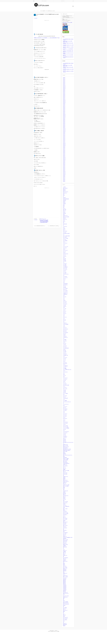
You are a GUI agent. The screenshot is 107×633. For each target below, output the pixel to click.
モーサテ (64, 412)
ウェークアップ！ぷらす (65, 246)
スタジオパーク (64, 313)
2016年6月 (64, 150)
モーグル (64, 411)
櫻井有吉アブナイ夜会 (65, 544)
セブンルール (64, 320)
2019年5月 (64, 108)
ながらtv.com (36, 219)
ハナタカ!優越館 (64, 368)
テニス (63, 338)
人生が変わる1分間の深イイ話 (66, 463)
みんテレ (64, 405)
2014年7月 (64, 177)
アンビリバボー (64, 239)
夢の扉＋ (64, 488)
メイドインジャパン (65, 406)
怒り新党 (64, 507)
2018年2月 (64, 126)
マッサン (64, 399)
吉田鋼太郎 (64, 477)
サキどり (64, 295)
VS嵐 (63, 222)
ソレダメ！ (64, 326)
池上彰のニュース (65, 550)
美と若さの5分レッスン (65, 592)
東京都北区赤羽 (64, 538)
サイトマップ (56, 630)
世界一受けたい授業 (65, 451)
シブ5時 (64, 307)
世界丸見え (64, 452)
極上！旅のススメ (65, 543)
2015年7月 (64, 163)
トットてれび (64, 344)
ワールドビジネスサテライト (66, 431)
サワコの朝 (64, 300)
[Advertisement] (47, 27)
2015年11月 (64, 158)
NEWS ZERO (64, 209)
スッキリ (64, 314)
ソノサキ (64, 325)
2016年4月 (64, 152)
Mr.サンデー (64, 208)
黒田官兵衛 (64, 625)
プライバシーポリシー (52, 630)
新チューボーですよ (65, 519)
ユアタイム (64, 417)
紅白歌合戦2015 (64, 586)
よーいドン (64, 419)
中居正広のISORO (65, 457)
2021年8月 (64, 77)
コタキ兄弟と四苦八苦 (65, 283)
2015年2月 (64, 169)
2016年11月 (64, 144)
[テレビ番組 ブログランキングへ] (65, 24)
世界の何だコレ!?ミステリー (66, 446)
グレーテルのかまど (65, 276)
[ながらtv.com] (41, 5)
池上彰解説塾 (64, 551)
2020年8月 (64, 90)
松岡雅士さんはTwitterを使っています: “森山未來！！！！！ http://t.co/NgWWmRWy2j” (45, 37)
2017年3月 (64, 139)
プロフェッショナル (65, 388)
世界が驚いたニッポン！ (65, 444)
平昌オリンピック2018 (65, 501)
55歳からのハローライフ (65, 191)
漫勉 (63, 556)
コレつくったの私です (65, 288)
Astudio (63, 195)
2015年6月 (64, 164)
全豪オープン (64, 471)
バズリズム (64, 364)
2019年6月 (64, 107)
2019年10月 (64, 102)
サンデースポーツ (65, 302)
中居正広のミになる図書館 (66, 458)
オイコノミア (64, 251)
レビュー (64, 430)
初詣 (63, 475)
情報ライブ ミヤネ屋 (65, 508)
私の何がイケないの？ (65, 575)
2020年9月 (64, 89)
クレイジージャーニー (65, 277)
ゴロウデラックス (65, 289)
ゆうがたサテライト (65, 418)
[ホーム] (34, 1)
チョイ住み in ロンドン (65, 337)
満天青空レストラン (65, 555)
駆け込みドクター (65, 623)
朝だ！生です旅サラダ (65, 532)
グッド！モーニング (65, 269)
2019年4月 (64, 109)
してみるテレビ (64, 306)
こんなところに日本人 (65, 290)
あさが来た (64, 228)
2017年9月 (64, 132)
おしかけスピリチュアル (65, 253)
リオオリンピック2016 (65, 425)
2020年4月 (64, 95)
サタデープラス (64, 296)
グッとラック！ (64, 271)
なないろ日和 (64, 350)
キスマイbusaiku (64, 265)
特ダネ (63, 562)
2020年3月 (64, 96)
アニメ (63, 234)
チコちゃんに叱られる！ (65, 332)
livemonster (64, 202)
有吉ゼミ (64, 531)
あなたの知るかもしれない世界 (66, 233)
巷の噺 (63, 500)
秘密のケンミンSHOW (65, 576)
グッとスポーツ (64, 270)
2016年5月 (64, 151)
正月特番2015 (64, 545)
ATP (63, 196)
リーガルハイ (64, 424)
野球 (63, 612)
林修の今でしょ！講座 (65, 539)
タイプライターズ (65, 327)
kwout (58, 37)
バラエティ (64, 370)
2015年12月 (64, 157)
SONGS (64, 214)
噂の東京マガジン (65, 482)
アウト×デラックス (65, 226)
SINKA (58, 631)
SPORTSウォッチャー (65, 215)
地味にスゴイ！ (64, 483)
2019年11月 (64, 101)
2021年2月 (64, 83)
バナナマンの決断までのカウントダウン (67, 369)
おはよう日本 (64, 258)
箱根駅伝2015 (64, 580)
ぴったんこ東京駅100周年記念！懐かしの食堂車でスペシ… (53, 226)
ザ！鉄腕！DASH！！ (65, 294)
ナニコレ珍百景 (64, 351)
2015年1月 (64, 170)
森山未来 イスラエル (43, 220)
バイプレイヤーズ (65, 362)
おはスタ (64, 257)
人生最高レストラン (65, 464)
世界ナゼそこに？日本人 (65, 445)
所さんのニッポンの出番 (65, 513)
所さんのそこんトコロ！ (65, 512)
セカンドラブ (64, 319)
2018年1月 (64, 127)
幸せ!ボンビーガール (65, 502)
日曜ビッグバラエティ (65, 525)
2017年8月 (64, 133)
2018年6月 (64, 121)
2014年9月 (64, 175)
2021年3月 (64, 82)
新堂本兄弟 (64, 520)
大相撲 (63, 489)
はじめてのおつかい (65, 363)
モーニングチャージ (65, 413)
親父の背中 (64, 605)
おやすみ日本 (64, 259)
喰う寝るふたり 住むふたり (66, 481)
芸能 (63, 599)
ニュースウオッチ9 (65, 357)
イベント (64, 245)
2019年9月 (64, 103)
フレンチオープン (65, 387)
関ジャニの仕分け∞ (65, 619)
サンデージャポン (65, 301)
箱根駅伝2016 (64, 581)
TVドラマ (64, 220)
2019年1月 (64, 113)
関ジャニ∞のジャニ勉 (65, 617)
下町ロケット (64, 438)
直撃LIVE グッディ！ (65, 568)
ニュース (64, 356)
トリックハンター (65, 345)
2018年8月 (64, 119)
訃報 (63, 606)
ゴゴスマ (64, 282)
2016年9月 (64, 146)
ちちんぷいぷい (64, 333)
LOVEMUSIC (64, 203)
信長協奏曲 (64, 469)
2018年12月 (64, 114)
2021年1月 (64, 84)
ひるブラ (64, 376)
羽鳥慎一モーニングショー (66, 593)
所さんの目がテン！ (65, 514)
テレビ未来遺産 (64, 339)
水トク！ (64, 549)
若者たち (64, 600)
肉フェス (64, 594)
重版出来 (64, 611)
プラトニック (64, 382)
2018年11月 (64, 115)
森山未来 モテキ (45, 221)
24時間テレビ (64, 189)
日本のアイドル (64, 526)
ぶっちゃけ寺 (64, 380)
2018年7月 (64, 120)
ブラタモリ (64, 381)
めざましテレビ (64, 407)
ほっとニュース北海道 (65, 393)
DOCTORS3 (64, 197)
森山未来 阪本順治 (45, 222)
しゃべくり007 (64, 308)
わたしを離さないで (65, 436)
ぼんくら (64, 394)
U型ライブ (64, 221)
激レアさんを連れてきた (65, 557)
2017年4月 (64, 138)
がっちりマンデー (65, 263)
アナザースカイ (64, 232)
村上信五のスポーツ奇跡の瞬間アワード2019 (67, 537)
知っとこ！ (64, 574)
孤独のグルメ (64, 494)
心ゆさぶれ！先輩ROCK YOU (66, 506)
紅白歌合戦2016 (64, 587)
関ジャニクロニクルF (65, 618)
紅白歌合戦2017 (64, 588)
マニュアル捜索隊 (65, 400)
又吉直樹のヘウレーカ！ (65, 476)
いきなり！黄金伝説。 (65, 240)
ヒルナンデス (64, 375)
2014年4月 (64, 181)
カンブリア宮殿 (64, 264)
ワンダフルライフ (65, 437)
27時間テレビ (64, 190)
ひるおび (64, 374)
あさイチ (64, 227)
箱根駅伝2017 (64, 582)
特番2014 (64, 563)
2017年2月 (64, 140)
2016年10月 (64, 145)
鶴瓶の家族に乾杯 (65, 624)
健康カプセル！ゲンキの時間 (66, 470)
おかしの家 (64, 252)
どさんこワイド (64, 343)
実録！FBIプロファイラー (65, 495)
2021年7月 (64, 78)
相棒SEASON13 (64, 569)
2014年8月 (64, 176)
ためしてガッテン (65, 331)
